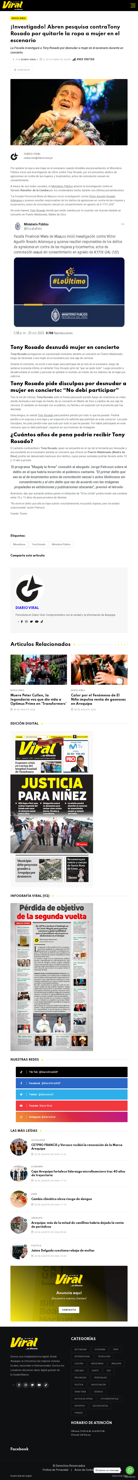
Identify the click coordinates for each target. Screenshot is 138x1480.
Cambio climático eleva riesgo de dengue (61, 1199)
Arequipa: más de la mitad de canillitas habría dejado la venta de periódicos (77, 1224)
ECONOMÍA (100, 1349)
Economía (37, 1166)
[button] (118, 645)
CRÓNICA (98, 1392)
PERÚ (115, 1349)
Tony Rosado (38, 544)
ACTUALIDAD (81, 1349)
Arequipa (36, 1218)
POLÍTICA (79, 1385)
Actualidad (38, 1140)
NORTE (95, 1370)
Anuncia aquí (69, 1295)
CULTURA (79, 1363)
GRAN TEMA (80, 1392)
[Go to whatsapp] (130, 1470)
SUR (109, 1370)
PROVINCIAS (80, 1377)
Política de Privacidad (55, 1469)
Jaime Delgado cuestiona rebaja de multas (62, 1250)
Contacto (69, 1310)
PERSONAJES (100, 1377)
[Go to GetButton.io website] (130, 1477)
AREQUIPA (116, 1363)
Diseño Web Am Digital (21, 1476)
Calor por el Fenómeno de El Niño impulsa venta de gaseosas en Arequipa (37, 700)
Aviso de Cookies (85, 1469)
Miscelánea (19, 544)
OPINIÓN (78, 1413)
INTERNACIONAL (82, 1356)
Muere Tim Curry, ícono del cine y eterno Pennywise (99, 697)
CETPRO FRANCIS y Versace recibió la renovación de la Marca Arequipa (76, 1147)
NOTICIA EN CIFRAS (84, 1399)
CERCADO (79, 1370)
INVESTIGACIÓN (98, 1385)
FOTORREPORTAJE (110, 1399)
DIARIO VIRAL (28, 59)
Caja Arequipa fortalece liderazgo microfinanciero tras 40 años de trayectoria (78, 1173)
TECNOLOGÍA (104, 1356)
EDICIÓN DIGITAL (100, 1406)
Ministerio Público (61, 544)
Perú (34, 1194)
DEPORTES (80, 1406)
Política (36, 1245)
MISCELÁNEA (97, 1363)
